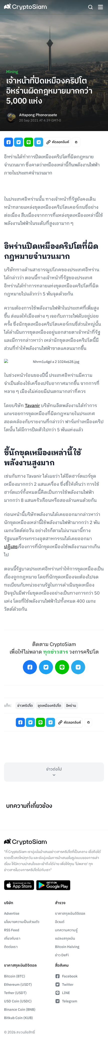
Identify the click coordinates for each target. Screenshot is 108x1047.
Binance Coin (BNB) (19, 1009)
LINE (66, 993)
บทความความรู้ (66, 930)
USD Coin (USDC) (18, 1001)
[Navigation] (100, 7)
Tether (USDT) (15, 993)
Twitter (67, 984)
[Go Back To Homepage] (25, 7)
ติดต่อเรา (11, 946)
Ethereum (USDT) (18, 984)
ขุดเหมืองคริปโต (49, 706)
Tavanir (32, 406)
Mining (12, 72)
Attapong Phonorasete (38, 115)
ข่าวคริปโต (25, 706)
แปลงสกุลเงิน (65, 938)
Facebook (70, 976)
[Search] (90, 7)
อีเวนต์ (59, 922)
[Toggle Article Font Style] (76, 142)
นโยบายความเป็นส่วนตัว (21, 922)
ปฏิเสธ (11, 547)
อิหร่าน (71, 706)
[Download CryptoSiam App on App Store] (19, 885)
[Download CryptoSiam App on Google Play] (53, 885)
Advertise (11, 913)
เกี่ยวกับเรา (12, 938)
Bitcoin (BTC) (14, 976)
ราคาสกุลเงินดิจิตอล (70, 913)
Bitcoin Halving (67, 946)
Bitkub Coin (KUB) (18, 1018)
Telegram (69, 1001)
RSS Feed (11, 930)
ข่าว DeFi (62, 955)
